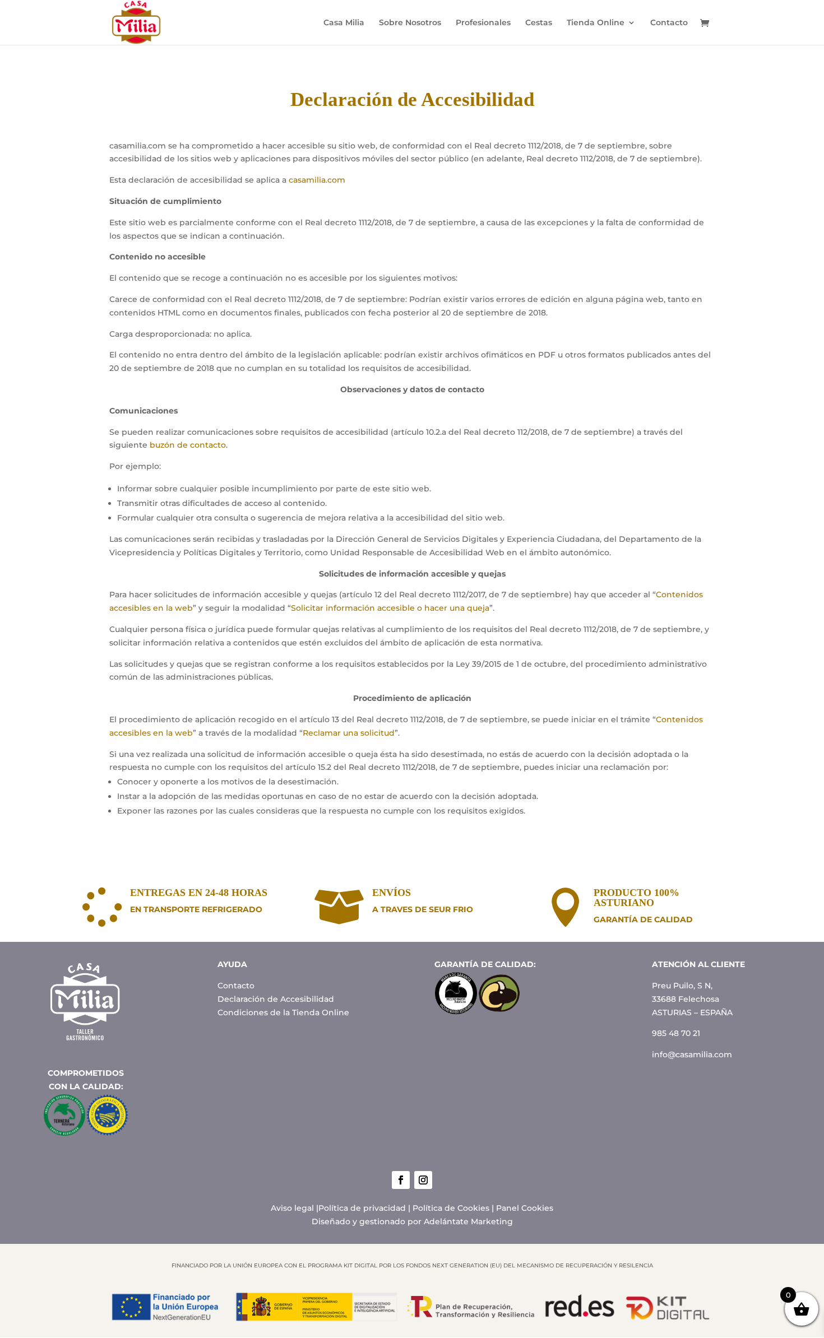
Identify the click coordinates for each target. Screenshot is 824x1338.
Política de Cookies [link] (451, 1208)
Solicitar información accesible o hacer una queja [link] (390, 608)
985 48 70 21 (676, 1033)
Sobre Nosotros (410, 22)
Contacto (669, 22)
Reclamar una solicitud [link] (349, 733)
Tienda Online (595, 22)
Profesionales (483, 22)
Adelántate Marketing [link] (468, 1221)
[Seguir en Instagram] (423, 1180)
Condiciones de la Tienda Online (283, 1012)
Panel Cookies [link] (524, 1208)
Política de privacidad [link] (362, 1208)
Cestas (538, 22)
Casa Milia (343, 22)
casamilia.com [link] (317, 180)
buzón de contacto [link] (188, 445)
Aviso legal (292, 1208)
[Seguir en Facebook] (401, 1180)
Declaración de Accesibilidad (275, 999)
